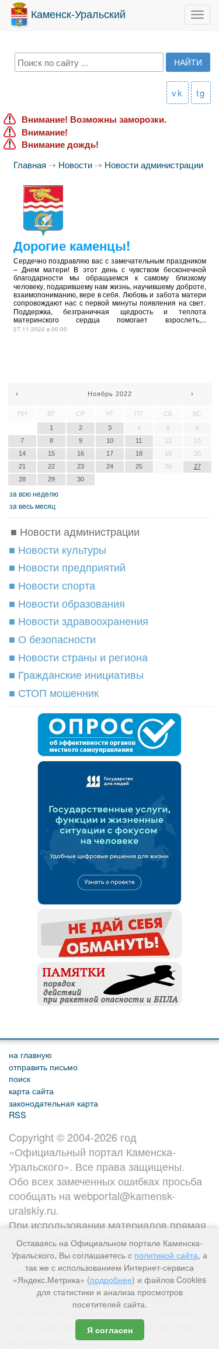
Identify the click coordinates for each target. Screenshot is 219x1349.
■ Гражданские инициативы (76, 674)
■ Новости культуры (57, 549)
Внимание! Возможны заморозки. (94, 119)
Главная (29, 164)
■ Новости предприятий (67, 566)
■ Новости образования (67, 603)
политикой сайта (166, 1255)
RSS (17, 1114)
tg (201, 92)
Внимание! (45, 132)
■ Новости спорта (52, 584)
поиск (19, 1078)
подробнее (111, 1279)
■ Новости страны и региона (78, 656)
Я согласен (110, 1330)
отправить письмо (43, 1066)
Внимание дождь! (60, 145)
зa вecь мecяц (32, 506)
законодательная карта (53, 1103)
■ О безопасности (52, 638)
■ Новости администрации (75, 531)
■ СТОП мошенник (54, 692)
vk (177, 92)
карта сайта (31, 1090)
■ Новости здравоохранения (78, 620)
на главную (30, 1054)
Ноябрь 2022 (110, 393)
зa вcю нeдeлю (33, 493)
